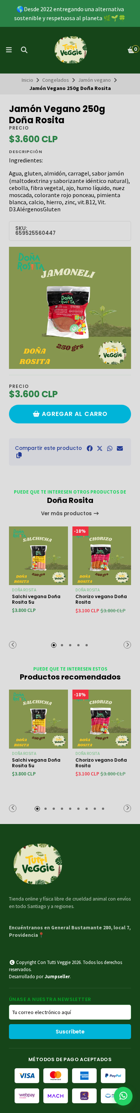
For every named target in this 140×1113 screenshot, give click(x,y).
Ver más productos (67, 513)
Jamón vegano (94, 80)
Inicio (27, 80)
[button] (19, 455)
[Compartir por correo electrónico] (120, 448)
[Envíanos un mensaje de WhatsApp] (123, 1096)
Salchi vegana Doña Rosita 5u (36, 599)
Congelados (55, 80)
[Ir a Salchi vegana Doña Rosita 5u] (38, 555)
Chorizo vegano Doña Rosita (101, 599)
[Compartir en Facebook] (89, 448)
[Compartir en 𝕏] (99, 448)
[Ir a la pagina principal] (70, 50)
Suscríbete (70, 1031)
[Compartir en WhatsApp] (109, 448)
